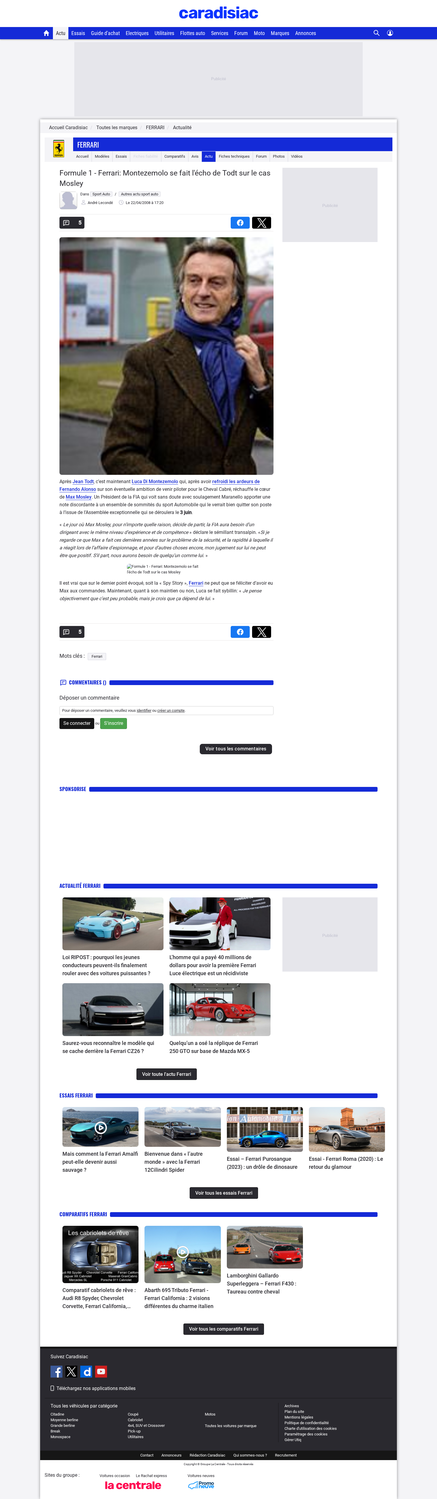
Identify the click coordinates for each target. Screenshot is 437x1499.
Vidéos (297, 156)
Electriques (137, 33)
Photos (279, 156)
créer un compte (171, 710)
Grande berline (63, 1425)
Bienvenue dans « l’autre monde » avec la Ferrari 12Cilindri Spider (173, 1162)
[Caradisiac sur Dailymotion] (87, 1372)
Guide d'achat (105, 33)
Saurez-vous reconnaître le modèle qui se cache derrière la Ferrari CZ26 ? (108, 1047)
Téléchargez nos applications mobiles (96, 1388)
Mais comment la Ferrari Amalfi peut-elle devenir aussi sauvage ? (100, 1162)
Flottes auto (192, 33)
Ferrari (88, 144)
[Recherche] (376, 33)
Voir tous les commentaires (235, 749)
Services (219, 33)
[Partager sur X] (262, 221)
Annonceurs (171, 1455)
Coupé (133, 1414)
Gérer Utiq (292, 1440)
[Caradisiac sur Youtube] (101, 1372)
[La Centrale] (133, 1491)
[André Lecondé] (68, 208)
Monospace (60, 1437)
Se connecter (76, 723)
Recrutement (286, 1455)
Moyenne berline (64, 1420)
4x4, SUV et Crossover (146, 1425)
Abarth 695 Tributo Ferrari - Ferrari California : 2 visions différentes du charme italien (178, 1298)
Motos (210, 1414)
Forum (241, 33)
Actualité (182, 127)
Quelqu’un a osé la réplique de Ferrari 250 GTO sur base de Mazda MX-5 (213, 1047)
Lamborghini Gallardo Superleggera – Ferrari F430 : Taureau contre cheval (261, 1283)
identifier (144, 710)
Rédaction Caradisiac (207, 1455)
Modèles (102, 156)
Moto (259, 33)
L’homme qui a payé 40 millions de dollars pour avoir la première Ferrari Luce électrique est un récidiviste (212, 965)
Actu (60, 33)
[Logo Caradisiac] (218, 24)
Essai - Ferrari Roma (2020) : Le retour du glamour (346, 1163)
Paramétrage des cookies (306, 1434)
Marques (280, 33)
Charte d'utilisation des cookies (310, 1428)
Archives (291, 1406)
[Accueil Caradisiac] (46, 33)
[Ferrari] (59, 156)
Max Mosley (79, 497)
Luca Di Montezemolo (155, 481)
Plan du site (294, 1411)
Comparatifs (174, 156)
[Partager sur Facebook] (241, 221)
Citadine (57, 1414)
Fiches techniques (234, 156)
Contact (146, 1455)
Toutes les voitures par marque (231, 1426)
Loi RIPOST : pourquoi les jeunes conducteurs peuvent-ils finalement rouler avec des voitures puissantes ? (106, 965)
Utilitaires (164, 33)
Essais (78, 33)
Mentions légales (298, 1417)
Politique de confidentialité (306, 1423)
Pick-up (134, 1431)
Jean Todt (83, 481)
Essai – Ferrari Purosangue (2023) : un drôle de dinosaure (262, 1163)
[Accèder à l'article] (113, 923)
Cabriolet (135, 1420)
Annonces (305, 33)
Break (55, 1431)
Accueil (82, 156)
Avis (195, 156)
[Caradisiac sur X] (72, 1372)
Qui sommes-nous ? (250, 1455)
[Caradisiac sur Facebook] (57, 1372)
